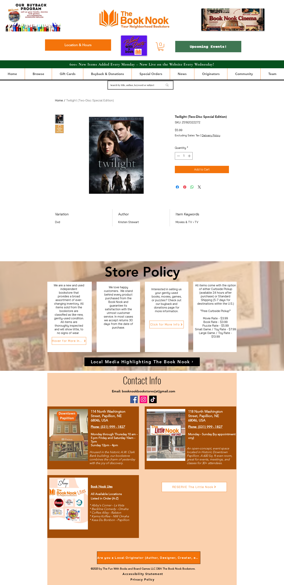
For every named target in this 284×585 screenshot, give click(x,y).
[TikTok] (153, 399)
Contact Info (142, 380)
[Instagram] (143, 399)
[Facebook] (134, 399)
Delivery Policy (211, 135)
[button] (161, 46)
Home (59, 100)
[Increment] (189, 155)
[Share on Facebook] (177, 187)
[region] (69, 317)
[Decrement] (178, 155)
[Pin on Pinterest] (184, 187)
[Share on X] (199, 187)
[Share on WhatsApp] (192, 187)
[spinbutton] (184, 155)
